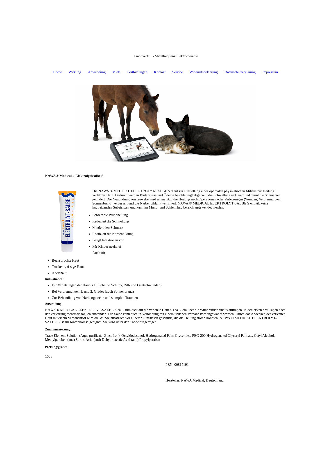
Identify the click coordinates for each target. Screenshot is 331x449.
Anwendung (97, 72)
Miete (116, 72)
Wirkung (75, 72)
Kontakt (160, 72)
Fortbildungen (137, 72)
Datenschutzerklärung (240, 72)
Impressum (270, 72)
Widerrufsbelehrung (204, 72)
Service (177, 72)
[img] (165, 22)
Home (57, 72)
